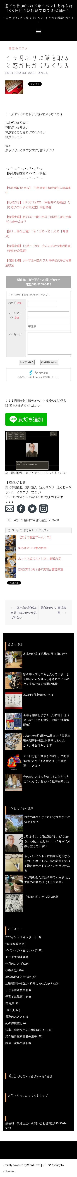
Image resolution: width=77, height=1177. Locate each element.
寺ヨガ (9, 1003)
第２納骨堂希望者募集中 (21, 1036)
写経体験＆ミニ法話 (18, 977)
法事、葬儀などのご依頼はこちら (26, 1029)
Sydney (56, 1165)
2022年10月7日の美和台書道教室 (40, 569)
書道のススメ (18, 48)
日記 (8, 1010)
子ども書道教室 (15, 990)
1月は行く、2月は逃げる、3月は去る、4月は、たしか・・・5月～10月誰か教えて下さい (47, 841)
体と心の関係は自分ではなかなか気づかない (24, 612)
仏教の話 (11, 970)
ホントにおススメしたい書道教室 (39, 558)
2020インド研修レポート (21, 937)
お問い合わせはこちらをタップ (28, 1095)
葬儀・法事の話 (15, 1043)
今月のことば (14, 963)
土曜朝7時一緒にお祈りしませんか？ (29, 983)
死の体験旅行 (14, 1023)
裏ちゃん (43, 73)
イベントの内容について (21, 950)
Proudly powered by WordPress (21, 1165)
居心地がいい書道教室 (32, 548)
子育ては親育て (15, 996)
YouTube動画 (13, 944)
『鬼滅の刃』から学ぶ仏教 (41, 897)
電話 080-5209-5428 (30, 1076)
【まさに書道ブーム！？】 (35, 537)
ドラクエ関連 (14, 957)
